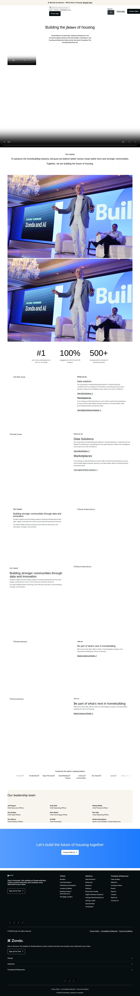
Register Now (87, 3)
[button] (70, 958)
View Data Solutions (84, 393)
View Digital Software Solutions (88, 410)
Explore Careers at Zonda (86, 656)
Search (110, 9)
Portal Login (55, 13)
